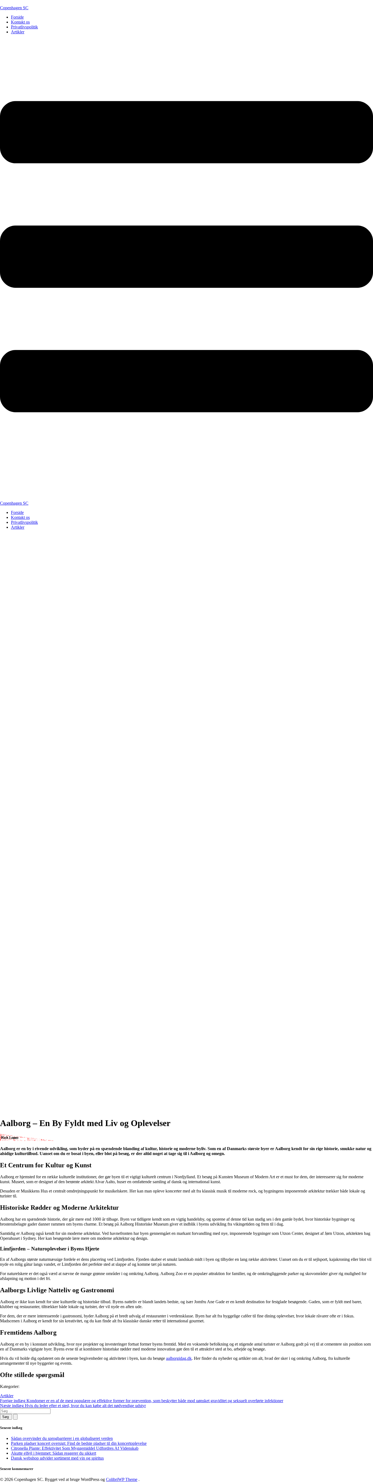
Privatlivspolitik (24, 27)
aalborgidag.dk (179, 1358)
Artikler (17, 32)
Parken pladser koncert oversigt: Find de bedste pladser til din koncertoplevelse (79, 1443)
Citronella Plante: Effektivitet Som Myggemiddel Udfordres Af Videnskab (74, 1448)
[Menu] (186, 270)
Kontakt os (20, 22)
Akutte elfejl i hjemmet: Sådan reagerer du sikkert (53, 1453)
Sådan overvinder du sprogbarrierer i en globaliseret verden (62, 1438)
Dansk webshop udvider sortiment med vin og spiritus (57, 1458)
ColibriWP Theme (121, 1479)
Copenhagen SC (14, 7)
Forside (17, 17)
